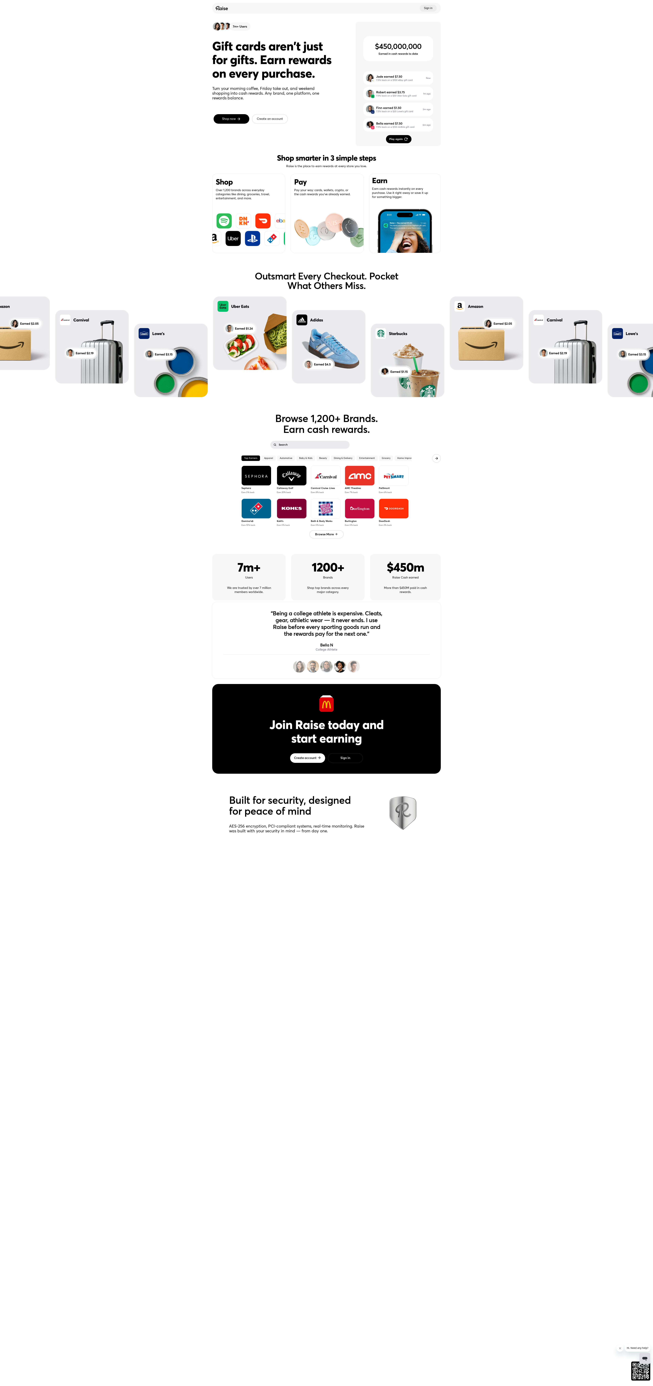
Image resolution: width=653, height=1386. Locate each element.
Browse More (324, 534)
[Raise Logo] (221, 8)
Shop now (229, 118)
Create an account (270, 118)
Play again (396, 139)
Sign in (428, 8)
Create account (305, 758)
